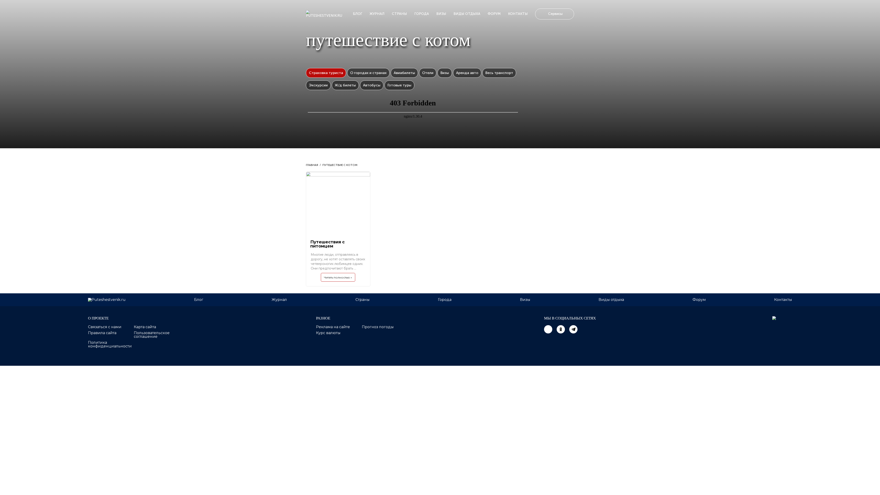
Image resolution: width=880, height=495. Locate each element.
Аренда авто (467, 73)
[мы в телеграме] (573, 329)
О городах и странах (368, 73)
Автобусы (371, 85)
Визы (441, 14)
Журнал (377, 14)
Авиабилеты (404, 73)
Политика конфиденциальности (110, 344)
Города (421, 14)
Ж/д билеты (345, 85)
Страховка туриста (326, 73)
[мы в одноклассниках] (561, 329)
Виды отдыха (467, 14)
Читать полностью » (338, 277)
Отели (427, 73)
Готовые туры (399, 85)
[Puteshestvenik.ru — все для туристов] (326, 13)
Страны (399, 14)
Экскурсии (318, 85)
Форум (494, 14)
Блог (357, 14)
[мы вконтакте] (548, 329)
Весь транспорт (499, 73)
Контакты (518, 14)
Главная (312, 165)
